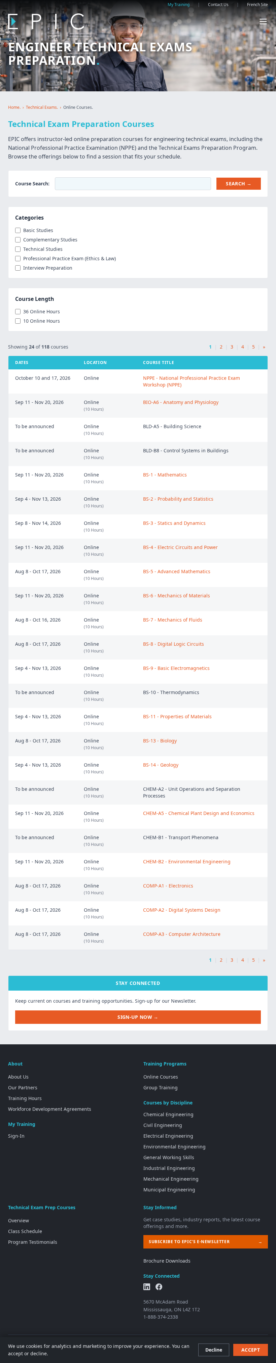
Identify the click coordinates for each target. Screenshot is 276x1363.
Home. (14, 107)
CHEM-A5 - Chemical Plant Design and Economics (198, 813)
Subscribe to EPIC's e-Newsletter (206, 1241)
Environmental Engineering (174, 1146)
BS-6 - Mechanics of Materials (176, 595)
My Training (178, 4)
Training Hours (25, 1098)
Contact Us (218, 4)
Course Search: (32, 183)
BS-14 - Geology (160, 765)
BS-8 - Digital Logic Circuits (173, 644)
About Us (18, 1077)
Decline (213, 1350)
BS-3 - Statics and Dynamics (174, 523)
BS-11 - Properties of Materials (177, 716)
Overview (18, 1220)
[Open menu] (263, 21)
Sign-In (16, 1136)
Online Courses (160, 1077)
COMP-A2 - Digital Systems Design (181, 910)
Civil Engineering (162, 1125)
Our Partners (22, 1087)
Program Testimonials (32, 1242)
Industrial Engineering (169, 1168)
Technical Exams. (42, 107)
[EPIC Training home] (46, 21)
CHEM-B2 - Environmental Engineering (187, 861)
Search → (238, 183)
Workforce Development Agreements (49, 1109)
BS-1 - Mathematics (165, 474)
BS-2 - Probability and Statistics (178, 499)
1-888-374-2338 (160, 1317)
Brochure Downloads (167, 1261)
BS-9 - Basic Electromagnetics (176, 668)
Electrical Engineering (168, 1136)
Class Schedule (25, 1231)
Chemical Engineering (168, 1114)
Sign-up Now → (138, 1017)
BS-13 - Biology (160, 740)
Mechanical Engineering (171, 1179)
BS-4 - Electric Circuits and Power (180, 547)
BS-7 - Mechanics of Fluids (172, 620)
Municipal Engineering (169, 1189)
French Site (257, 4)
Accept (250, 1350)
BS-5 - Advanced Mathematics (176, 571)
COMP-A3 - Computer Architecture (181, 934)
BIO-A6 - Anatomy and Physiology (180, 402)
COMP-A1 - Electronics (168, 885)
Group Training (160, 1087)
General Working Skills (168, 1157)
